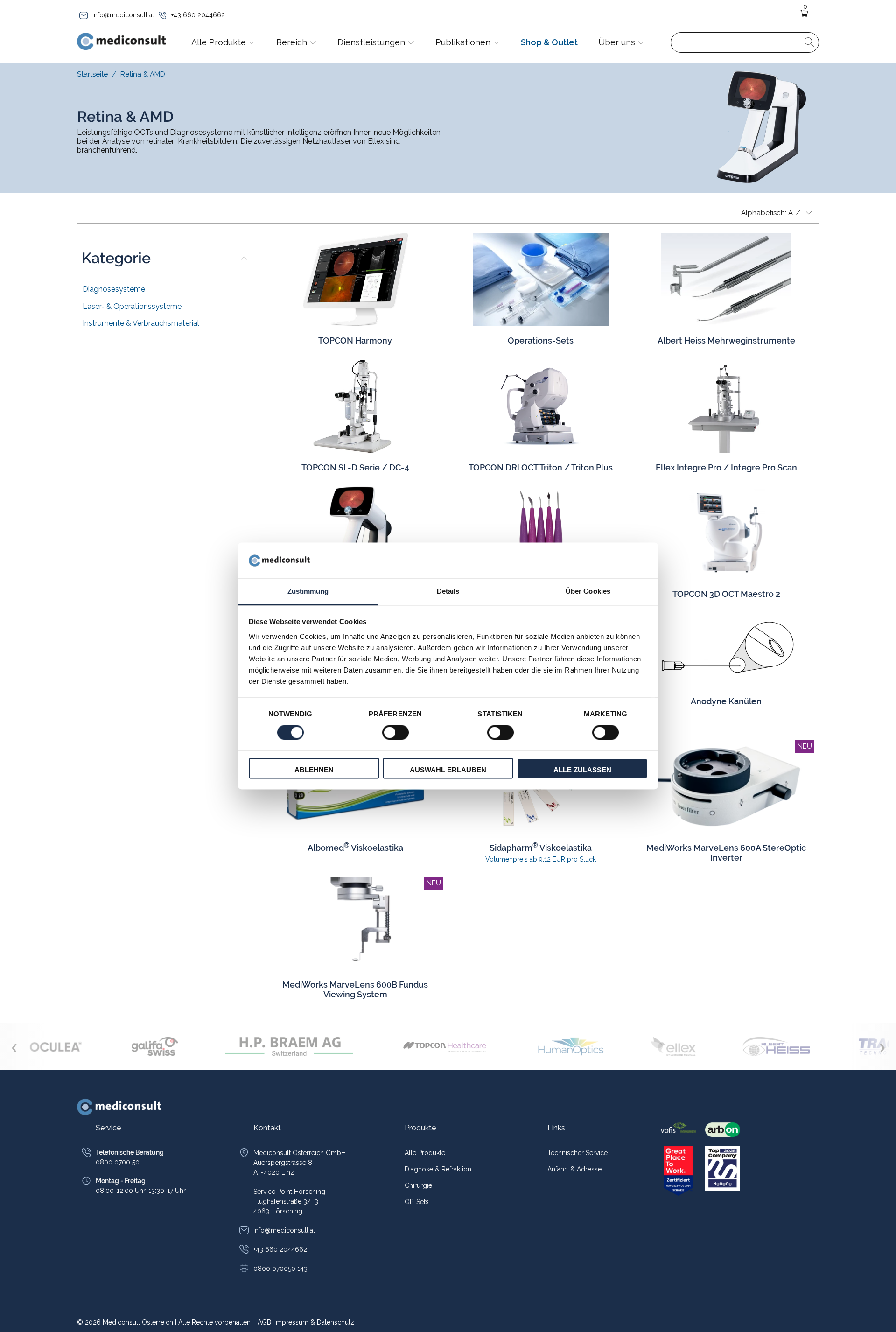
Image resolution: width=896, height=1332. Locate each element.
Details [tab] (448, 591)
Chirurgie (418, 1185)
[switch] (395, 732)
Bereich (292, 42)
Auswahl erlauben (448, 770)
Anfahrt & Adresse (574, 1169)
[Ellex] (673, 1046)
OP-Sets (417, 1202)
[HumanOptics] (571, 1046)
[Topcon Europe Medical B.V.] (445, 1046)
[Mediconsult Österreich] (121, 42)
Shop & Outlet (549, 42)
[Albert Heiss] (776, 1046)
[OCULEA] (56, 1046)
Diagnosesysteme (114, 289)
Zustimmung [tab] (308, 591)
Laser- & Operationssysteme (132, 306)
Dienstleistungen (372, 42)
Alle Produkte (219, 42)
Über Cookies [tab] (588, 591)
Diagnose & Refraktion (438, 1169)
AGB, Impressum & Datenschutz (303, 1322)
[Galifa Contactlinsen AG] (155, 1046)
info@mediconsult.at (123, 15)
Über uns (617, 42)
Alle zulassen (582, 770)
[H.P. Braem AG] (289, 1046)
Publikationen (464, 42)
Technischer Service (577, 1153)
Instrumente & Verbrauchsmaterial (141, 323)
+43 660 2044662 (198, 15)
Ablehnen (314, 770)
